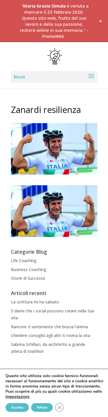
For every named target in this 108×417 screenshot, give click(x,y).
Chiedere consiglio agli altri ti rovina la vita (50, 335)
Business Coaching (28, 269)
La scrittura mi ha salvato (35, 302)
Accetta (17, 407)
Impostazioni (17, 396)
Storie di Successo (28, 278)
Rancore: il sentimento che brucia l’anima (49, 326)
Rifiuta (42, 407)
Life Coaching (24, 260)
